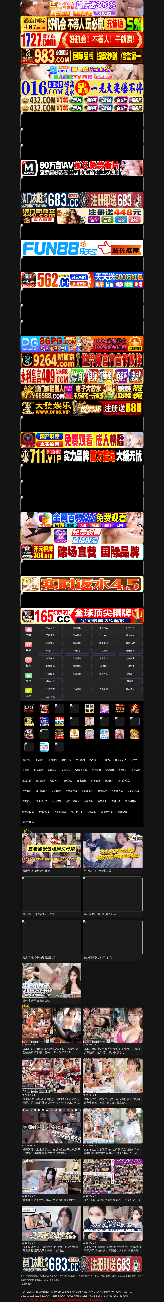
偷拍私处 (68, 780)
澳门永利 (80, 759)
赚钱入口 (92, 811)
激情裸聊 (102, 790)
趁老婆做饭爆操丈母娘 (36, 871)
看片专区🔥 (77, 811)
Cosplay (103, 635)
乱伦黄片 (54, 780)
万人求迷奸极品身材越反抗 (39, 957)
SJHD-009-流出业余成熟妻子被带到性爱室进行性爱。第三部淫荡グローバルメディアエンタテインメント (51, 1102)
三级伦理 (50, 635)
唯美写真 (103, 673)
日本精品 (77, 635)
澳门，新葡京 (72, 801)
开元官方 (27, 801)
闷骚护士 (130, 665)
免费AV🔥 (122, 811)
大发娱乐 (27, 790)
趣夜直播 (81, 780)
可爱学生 (103, 658)
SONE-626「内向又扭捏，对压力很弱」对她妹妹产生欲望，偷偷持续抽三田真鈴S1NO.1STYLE (112, 1102)
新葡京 (25, 770)
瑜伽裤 (103, 665)
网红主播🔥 (28, 822)
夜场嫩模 (95, 780)
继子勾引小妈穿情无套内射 (39, 914)
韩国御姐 (77, 643)
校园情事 (77, 689)
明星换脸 (77, 665)
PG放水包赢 (81, 770)
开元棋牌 (52, 759)
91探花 (77, 650)
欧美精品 (103, 627)
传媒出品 (50, 681)
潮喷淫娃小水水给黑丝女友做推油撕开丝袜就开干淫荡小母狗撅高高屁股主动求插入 (51, 1151)
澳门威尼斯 (131, 801)
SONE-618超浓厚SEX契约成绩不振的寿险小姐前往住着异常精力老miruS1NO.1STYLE (50, 1050)
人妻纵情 (103, 689)
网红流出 (103, 650)
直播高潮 (96, 770)
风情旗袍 (50, 665)
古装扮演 (50, 658)
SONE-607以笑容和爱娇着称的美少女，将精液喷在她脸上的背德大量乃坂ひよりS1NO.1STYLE (112, 1052)
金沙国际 (56, 801)
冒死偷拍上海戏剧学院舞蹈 (100, 914)
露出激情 (77, 673)
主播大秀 (27, 780)
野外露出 (130, 650)
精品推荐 (50, 627)
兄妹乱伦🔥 (60, 811)
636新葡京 (87, 790)
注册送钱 (106, 759)
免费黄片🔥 (117, 790)
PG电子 (93, 759)
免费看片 (88, 801)
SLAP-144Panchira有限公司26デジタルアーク (112, 1200)
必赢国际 (52, 770)
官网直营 (66, 759)
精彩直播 (110, 770)
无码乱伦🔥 (134, 790)
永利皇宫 (56, 790)
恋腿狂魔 (130, 658)
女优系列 (77, 658)
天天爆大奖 (42, 801)
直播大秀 (116, 801)
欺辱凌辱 (50, 650)
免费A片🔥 (44, 811)
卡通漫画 (50, 673)
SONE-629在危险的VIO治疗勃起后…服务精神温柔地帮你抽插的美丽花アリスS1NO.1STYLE (111, 1151)
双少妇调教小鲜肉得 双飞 (99, 957)
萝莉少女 (130, 627)
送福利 (134, 759)
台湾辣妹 (50, 643)
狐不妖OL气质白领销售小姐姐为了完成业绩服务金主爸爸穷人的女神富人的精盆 (50, 1248)
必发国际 (109, 780)
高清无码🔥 (107, 811)
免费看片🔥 (72, 790)
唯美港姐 (103, 643)
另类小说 (50, 696)
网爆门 (130, 673)
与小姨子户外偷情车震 (97, 871)
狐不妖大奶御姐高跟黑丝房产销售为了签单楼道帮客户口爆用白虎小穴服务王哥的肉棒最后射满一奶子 (112, 1250)
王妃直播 (40, 780)
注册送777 (120, 759)
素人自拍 (130, 635)
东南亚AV (130, 643)
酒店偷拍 (135, 770)
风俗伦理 (130, 689)
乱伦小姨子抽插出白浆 (36, 1000)
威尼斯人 (27, 759)
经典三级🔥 (28, 811)
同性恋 (130, 681)
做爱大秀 (102, 801)
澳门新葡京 (124, 780)
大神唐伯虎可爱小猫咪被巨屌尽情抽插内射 (49, 1200)
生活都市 (50, 689)
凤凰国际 (65, 770)
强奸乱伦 (77, 627)
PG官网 (40, 759)
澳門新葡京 (42, 790)
